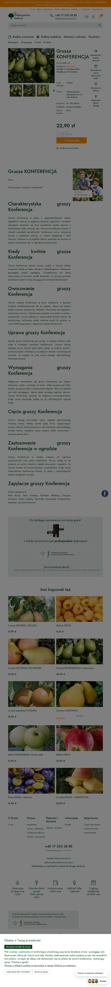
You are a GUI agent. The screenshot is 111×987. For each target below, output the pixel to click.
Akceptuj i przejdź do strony (18, 947)
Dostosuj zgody (41, 972)
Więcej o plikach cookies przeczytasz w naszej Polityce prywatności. (40, 965)
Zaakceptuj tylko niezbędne (18, 972)
